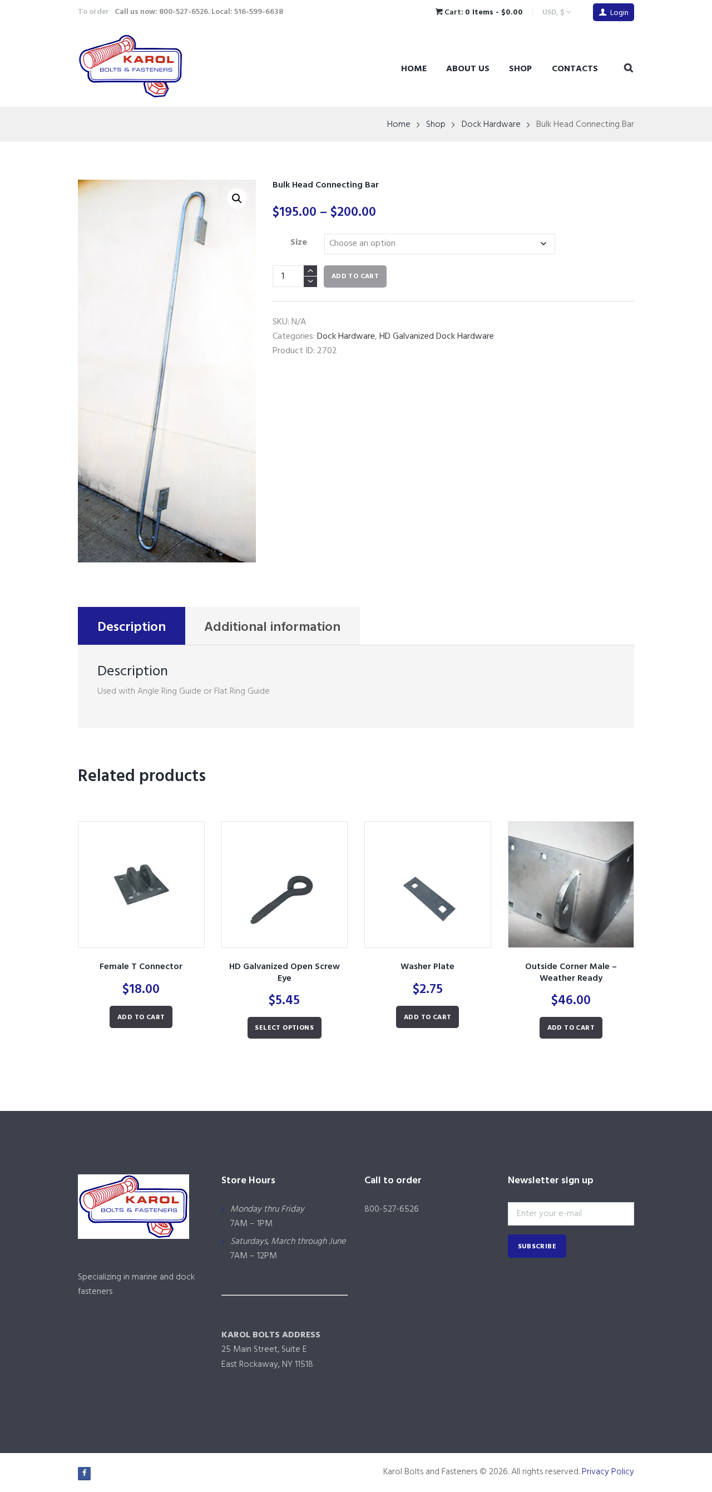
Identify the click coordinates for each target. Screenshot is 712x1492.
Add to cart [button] (141, 1017)
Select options (284, 1028)
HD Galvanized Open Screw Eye (284, 973)
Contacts (575, 69)
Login (619, 13)
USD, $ (553, 12)
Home (414, 69)
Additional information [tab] (272, 627)
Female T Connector (141, 967)
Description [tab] (131, 627)
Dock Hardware (491, 124)
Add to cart (355, 276)
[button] (237, 199)
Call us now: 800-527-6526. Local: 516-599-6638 (199, 12)
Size (298, 242)
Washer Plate (427, 967)
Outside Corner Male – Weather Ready (571, 973)
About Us (468, 69)
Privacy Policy (608, 1472)
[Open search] (628, 68)
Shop (520, 69)
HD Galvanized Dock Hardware (436, 336)
